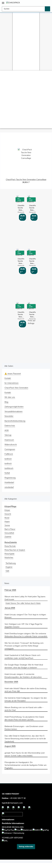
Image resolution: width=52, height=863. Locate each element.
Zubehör (8, 537)
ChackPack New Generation (16, 388)
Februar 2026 (10, 590)
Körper (7, 510)
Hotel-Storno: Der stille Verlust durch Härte (23, 603)
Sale (7, 571)
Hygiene (9, 567)
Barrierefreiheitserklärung (15, 421)
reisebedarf (9, 487)
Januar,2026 (10, 608)
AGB (7, 430)
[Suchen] (47, 8)
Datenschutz (10, 425)
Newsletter (9, 416)
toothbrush (9, 468)
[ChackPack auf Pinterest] (14, 807)
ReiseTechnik (10, 546)
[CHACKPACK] (13, 2)
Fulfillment (9, 454)
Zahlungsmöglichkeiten (14, 407)
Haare (7, 521)
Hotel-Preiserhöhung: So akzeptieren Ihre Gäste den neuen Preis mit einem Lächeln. (24, 718)
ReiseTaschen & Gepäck (15, 550)
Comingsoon (10, 449)
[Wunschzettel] (44, 2)
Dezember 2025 (11, 682)
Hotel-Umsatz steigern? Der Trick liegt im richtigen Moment (25, 616)
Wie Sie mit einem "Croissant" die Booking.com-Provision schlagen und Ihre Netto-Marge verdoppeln (24, 646)
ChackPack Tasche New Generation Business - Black (21, 208)
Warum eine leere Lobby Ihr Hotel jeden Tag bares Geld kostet (25, 598)
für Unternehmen (11, 383)
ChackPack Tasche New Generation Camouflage (21, 262)
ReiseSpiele (9, 554)
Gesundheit (9, 533)
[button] (40, 2)
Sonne (7, 525)
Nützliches (9, 557)
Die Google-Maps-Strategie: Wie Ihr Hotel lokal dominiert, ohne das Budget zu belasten (24, 666)
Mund (7, 518)
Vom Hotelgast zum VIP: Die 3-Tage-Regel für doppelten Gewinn (23, 625)
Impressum (9, 440)
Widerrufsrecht (11, 444)
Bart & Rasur (10, 529)
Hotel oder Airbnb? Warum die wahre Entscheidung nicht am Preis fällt (25, 689)
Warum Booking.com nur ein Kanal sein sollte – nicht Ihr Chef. (24, 708)
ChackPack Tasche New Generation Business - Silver (32, 208)
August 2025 (10, 746)
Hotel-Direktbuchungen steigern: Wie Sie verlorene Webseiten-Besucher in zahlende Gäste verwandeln (26, 634)
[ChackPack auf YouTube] (25, 807)
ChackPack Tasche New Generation (32, 315)
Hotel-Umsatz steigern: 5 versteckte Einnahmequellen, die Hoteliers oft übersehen (23, 675)
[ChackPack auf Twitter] (9, 807)
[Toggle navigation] (3, 1)
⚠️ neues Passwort (13, 373)
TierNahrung (11, 563)
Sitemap (8, 435)
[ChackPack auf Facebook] (4, 807)
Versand (36, 852)
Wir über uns (10, 397)
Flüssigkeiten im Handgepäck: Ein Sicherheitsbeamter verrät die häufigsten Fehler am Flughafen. (26, 765)
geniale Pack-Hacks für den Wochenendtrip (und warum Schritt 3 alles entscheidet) (24, 754)
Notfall (7, 473)
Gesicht (8, 514)
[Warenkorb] (48, 2)
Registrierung (10, 478)
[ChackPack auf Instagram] (20, 807)
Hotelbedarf (9, 482)
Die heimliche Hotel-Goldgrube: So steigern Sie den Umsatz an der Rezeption (26, 699)
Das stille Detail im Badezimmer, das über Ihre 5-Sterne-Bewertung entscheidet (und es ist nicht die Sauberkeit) (25, 739)
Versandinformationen (13, 411)
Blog (6, 402)
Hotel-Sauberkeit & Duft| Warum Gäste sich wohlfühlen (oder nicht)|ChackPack (22, 656)
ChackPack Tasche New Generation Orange (21, 315)
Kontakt (8, 378)
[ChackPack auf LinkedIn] (30, 807)
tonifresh (8, 459)
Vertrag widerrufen (26, 846)
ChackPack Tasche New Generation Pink (32, 262)
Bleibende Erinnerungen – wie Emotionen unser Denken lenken (24, 727)
